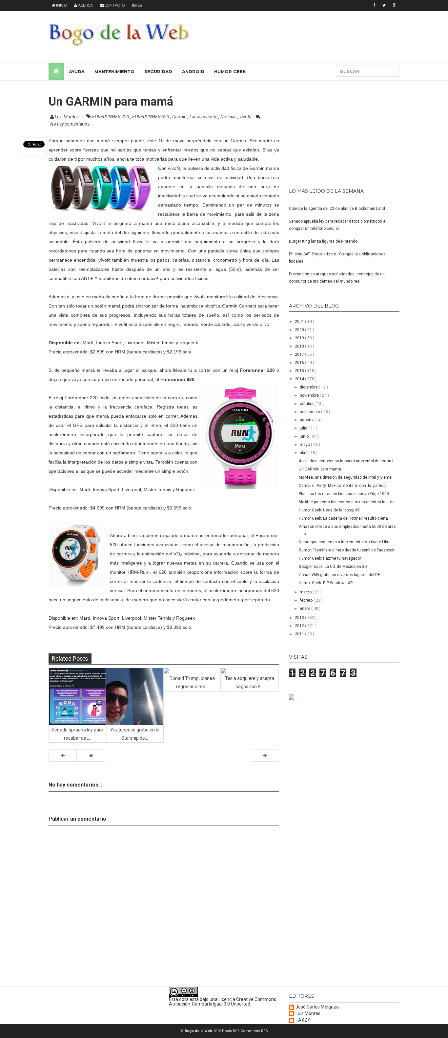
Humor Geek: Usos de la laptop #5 (329, 510)
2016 (300, 362)
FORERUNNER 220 (111, 116)
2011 (300, 634)
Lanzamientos (204, 116)
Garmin (180, 116)
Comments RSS (254, 1031)
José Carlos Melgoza (317, 1007)
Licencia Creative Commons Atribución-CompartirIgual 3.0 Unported (222, 1002)
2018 (300, 346)
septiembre (310, 411)
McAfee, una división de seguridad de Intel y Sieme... (347, 477)
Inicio (61, 5)
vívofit (246, 116)
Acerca (85, 5)
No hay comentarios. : (71, 124)
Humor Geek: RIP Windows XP (326, 583)
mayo (305, 444)
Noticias (228, 116)
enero (305, 608)
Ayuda (77, 71)
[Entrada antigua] (265, 755)
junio (305, 436)
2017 (300, 354)
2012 (300, 626)
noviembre (310, 395)
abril (304, 452)
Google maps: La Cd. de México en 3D (333, 566)
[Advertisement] (330, 131)
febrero (307, 600)
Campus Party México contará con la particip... (344, 485)
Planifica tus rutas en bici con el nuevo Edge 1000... (345, 493)
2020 (300, 330)
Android (193, 71)
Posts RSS (231, 1031)
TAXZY (302, 1020)
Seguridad (158, 71)
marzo (306, 592)
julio (304, 428)
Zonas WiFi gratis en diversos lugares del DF (339, 574)
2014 (300, 379)
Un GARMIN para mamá (320, 469)
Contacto (114, 5)
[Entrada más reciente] (63, 755)
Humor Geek (230, 71)
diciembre (309, 387)
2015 (300, 371)
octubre (307, 403)
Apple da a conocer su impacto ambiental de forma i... (347, 461)
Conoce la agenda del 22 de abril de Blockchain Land (337, 208)
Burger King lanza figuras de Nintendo (323, 241)
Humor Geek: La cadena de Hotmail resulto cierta (343, 518)
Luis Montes (307, 1013)
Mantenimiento (114, 71)
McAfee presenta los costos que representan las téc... (348, 502)
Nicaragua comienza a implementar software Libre (345, 542)
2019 (300, 338)
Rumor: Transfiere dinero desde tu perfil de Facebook (346, 550)
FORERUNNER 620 (151, 116)
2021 (300, 321)
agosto (307, 420)
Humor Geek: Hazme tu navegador (330, 558)
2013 (300, 617)
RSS (138, 5)
